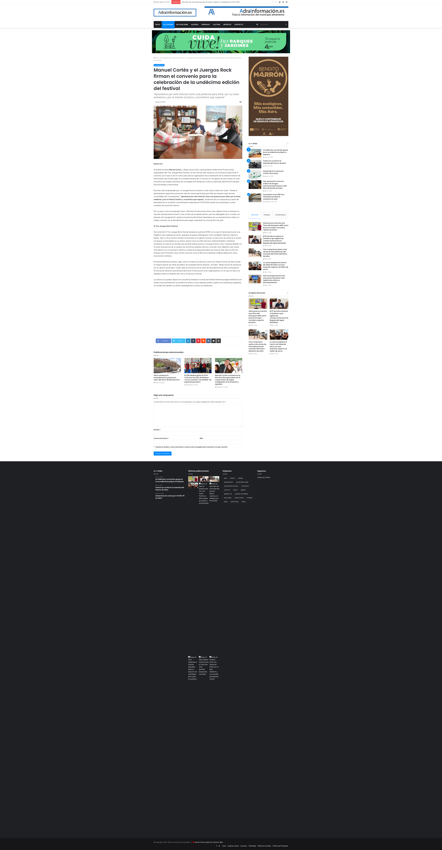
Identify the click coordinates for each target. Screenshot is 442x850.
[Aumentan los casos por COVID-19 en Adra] (255, 174)
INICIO (157, 24)
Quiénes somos (233, 846)
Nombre (157, 430)
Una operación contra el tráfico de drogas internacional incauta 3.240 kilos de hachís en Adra (275, 184)
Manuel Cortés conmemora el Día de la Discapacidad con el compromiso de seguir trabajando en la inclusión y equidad (227, 379)
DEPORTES (227, 24)
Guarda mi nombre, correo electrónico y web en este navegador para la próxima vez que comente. (192, 447)
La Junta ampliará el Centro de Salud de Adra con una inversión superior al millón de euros (275, 266)
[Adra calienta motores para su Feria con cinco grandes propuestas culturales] (204, 665)
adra (225, 478)
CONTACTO (238, 24)
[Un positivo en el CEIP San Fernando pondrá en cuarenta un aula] (255, 198)
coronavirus (245, 486)
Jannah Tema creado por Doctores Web (209, 842)
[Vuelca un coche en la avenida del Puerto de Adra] (255, 164)
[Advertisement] (198, 313)
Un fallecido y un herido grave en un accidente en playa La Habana (275, 152)
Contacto (243, 846)
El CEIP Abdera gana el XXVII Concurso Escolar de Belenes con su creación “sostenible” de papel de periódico (197, 378)
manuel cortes (239, 498)
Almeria (232, 478)
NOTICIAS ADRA (182, 24)
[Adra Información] (175, 12)
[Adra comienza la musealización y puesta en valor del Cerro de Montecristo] (167, 365)
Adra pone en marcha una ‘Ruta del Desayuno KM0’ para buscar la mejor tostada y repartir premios (275, 226)
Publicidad (252, 846)
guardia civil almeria (241, 494)
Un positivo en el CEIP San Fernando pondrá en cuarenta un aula (273, 196)
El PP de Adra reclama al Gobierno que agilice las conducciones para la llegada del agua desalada (274, 239)
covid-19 (227, 490)
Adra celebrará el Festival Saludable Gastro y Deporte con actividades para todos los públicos (215, 2)
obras (226, 501)
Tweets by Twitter (263, 477)
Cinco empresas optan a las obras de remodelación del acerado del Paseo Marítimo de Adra (275, 252)
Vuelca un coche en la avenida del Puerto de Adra (274, 162)
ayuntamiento (228, 482)
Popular (267, 215)
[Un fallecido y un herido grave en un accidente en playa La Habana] (255, 153)
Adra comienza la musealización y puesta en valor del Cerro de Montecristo (167, 377)
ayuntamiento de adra (231, 486)
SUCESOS (194, 24)
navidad (249, 498)
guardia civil (228, 494)
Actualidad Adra (166, 58)
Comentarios (280, 215)
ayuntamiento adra (242, 482)
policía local (234, 501)
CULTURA (216, 24)
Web (201, 438)
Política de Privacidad (280, 846)
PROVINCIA (206, 24)
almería (240, 478)
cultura (235, 490)
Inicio (157, 58)
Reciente (255, 215)
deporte (243, 490)
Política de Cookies (264, 846)
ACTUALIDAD (168, 24)
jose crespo (227, 498)
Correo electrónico (161, 438)
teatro (244, 501)
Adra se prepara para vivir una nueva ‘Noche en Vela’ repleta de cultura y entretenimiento (274, 279)
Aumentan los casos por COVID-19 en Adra (273, 172)
